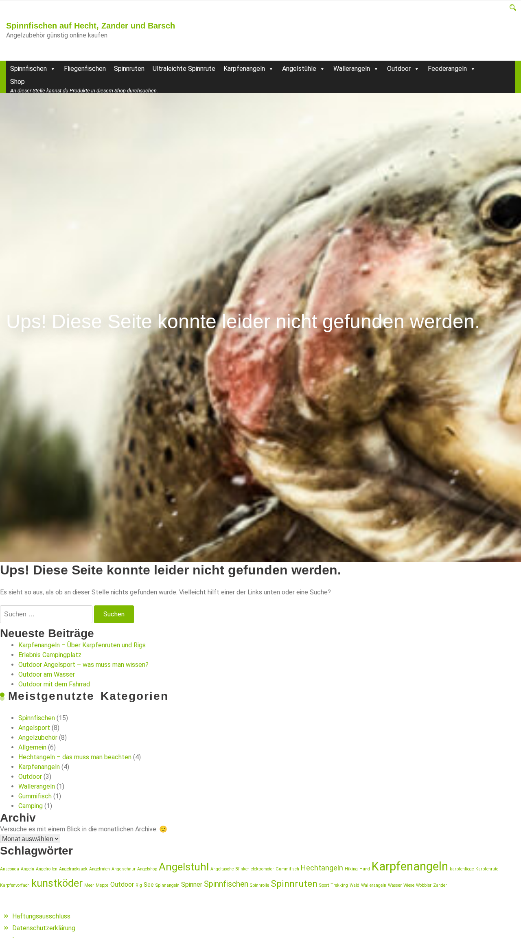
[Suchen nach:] (46, 614)
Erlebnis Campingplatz (49, 655)
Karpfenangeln (244, 68)
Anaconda (9, 869)
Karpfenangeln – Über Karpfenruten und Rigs (82, 645)
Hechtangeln (322, 867)
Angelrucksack (73, 869)
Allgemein (32, 747)
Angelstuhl (184, 867)
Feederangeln (447, 68)
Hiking (351, 869)
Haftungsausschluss (41, 916)
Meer (89, 885)
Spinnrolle (259, 885)
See (149, 884)
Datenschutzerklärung (43, 928)
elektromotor (262, 869)
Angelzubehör (37, 737)
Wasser (395, 885)
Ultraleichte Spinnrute (184, 68)
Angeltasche (222, 869)
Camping (30, 806)
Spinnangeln (167, 885)
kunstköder (57, 883)
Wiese (408, 885)
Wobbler (423, 885)
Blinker (242, 869)
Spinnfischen (28, 68)
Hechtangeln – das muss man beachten (74, 757)
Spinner (191, 884)
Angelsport (34, 728)
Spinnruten (129, 68)
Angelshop (147, 869)
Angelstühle (299, 68)
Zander (440, 885)
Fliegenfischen (85, 68)
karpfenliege (462, 869)
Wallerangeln (351, 68)
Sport (324, 885)
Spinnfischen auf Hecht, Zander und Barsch (90, 25)
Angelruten (99, 869)
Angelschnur (124, 869)
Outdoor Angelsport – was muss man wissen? (83, 664)
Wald (354, 885)
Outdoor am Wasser (46, 674)
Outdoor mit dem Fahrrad (54, 684)
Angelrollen (46, 869)
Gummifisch (35, 796)
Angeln (27, 869)
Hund (364, 869)
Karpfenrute (486, 869)
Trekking (339, 885)
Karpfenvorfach (15, 885)
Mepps (102, 885)
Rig (139, 885)
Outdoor (399, 68)
